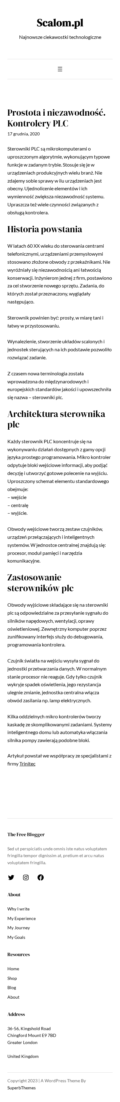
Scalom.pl (60, 22)
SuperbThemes (21, 1087)
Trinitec (27, 763)
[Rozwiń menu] (60, 69)
